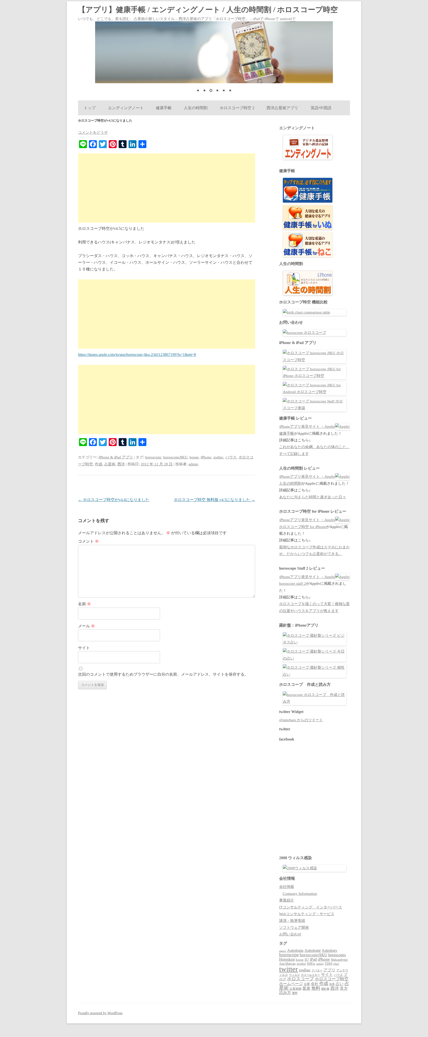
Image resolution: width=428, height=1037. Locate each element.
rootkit (301, 963)
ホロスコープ (300, 978)
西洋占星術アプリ (282, 108)
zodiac (218, 457)
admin (193, 464)
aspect (282, 950)
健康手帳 (163, 108)
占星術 (109, 464)
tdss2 (336, 963)
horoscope (153, 457)
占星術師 (295, 988)
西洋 (121, 464)
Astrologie (312, 950)
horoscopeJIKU (175, 457)
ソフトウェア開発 (294, 928)
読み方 (285, 992)
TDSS (328, 963)
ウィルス (294, 974)
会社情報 (286, 887)
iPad (313, 959)
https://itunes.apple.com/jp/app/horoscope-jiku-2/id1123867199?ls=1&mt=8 (137, 354)
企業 (307, 984)
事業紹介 (286, 900)
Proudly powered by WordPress (100, 1013)
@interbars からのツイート (301, 720)
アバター (317, 970)
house (194, 457)
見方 (344, 988)
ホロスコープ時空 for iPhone (302, 527)
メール (86, 626)
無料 (315, 988)
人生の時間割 (196, 108)
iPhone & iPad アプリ (116, 457)
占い (340, 983)
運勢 (294, 992)
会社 (314, 984)
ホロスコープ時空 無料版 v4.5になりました (214, 500)
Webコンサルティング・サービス (306, 914)
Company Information (300, 894)
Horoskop (287, 959)
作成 (98, 464)
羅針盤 (325, 988)
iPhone (206, 457)
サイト (84, 648)
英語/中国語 (321, 108)
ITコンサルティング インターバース (310, 907)
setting (320, 963)
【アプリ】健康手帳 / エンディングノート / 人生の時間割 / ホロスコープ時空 (208, 10)
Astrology (329, 950)
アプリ (329, 970)
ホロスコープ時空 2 (237, 108)
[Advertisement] (166, 188)
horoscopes (337, 955)
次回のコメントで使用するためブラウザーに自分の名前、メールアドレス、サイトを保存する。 (163, 674)
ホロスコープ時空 (331, 979)
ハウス (231, 457)
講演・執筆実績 (292, 921)
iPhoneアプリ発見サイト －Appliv (307, 426)
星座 (306, 988)
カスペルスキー (310, 974)
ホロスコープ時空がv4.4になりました (113, 500)
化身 (332, 984)
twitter (288, 969)
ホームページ (291, 984)
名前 (84, 604)
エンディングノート (125, 108)
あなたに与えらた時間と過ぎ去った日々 (312, 497)
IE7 (307, 959)
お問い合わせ (290, 934)
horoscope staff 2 (292, 583)
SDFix (311, 963)
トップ (90, 108)
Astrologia (295, 950)
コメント (88, 541)
